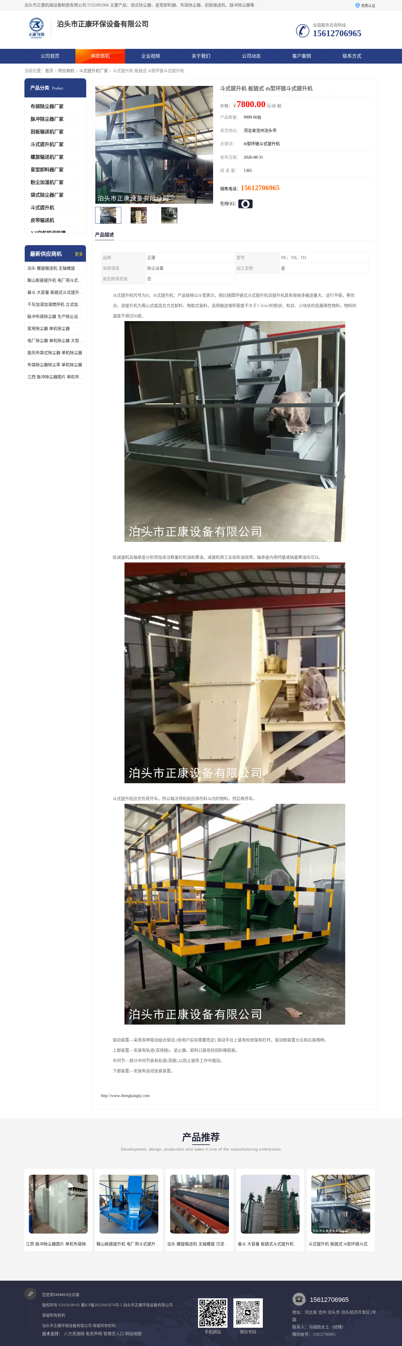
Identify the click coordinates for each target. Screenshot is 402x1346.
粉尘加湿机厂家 (47, 182)
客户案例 (301, 56)
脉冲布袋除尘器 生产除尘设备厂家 (55, 316)
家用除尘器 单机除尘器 (48, 328)
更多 (79, 254)
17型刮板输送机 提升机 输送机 (341, 1244)
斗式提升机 (42, 207)
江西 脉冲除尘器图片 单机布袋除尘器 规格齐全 (55, 377)
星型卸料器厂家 (47, 169)
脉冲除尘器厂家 (47, 119)
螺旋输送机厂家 (47, 157)
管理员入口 (113, 1334)
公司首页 (50, 56)
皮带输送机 (42, 220)
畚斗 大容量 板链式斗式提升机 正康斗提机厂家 (55, 292)
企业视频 (150, 56)
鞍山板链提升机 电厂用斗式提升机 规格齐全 (55, 280)
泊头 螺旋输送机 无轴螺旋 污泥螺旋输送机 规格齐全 (55, 268)
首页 (49, 71)
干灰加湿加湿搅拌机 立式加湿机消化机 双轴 (55, 304)
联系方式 (352, 56)
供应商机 (100, 56)
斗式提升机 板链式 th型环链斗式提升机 (273, 1244)
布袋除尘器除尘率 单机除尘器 (54, 365)
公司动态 (251, 56)
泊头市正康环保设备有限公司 (148, 1305)
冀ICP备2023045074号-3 (101, 1305)
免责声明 (94, 1334)
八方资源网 (74, 1334)
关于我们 (201, 56)
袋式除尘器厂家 (47, 194)
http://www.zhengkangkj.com (125, 1095)
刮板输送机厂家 (47, 131)
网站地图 (133, 1334)
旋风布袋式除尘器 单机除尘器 (54, 353)
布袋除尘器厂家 (47, 106)
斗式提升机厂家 (93, 71)
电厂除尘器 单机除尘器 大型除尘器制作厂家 (55, 340)
